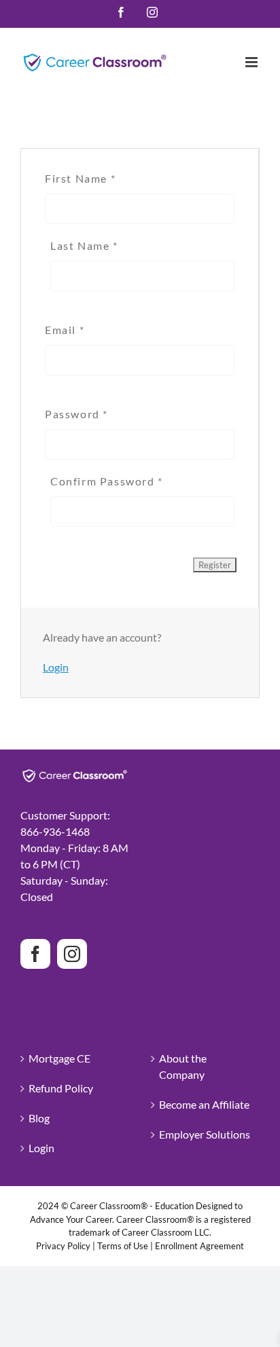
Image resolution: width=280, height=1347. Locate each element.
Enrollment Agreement (199, 1245)
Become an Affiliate (204, 1104)
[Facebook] (35, 954)
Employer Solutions (204, 1134)
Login (56, 667)
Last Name (84, 245)
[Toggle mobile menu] (252, 62)
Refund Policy (61, 1088)
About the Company (183, 1066)
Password (76, 413)
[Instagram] (72, 954)
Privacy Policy (63, 1245)
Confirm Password (106, 481)
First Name (80, 178)
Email (64, 329)
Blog (39, 1117)
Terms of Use (122, 1245)
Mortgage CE (59, 1058)
